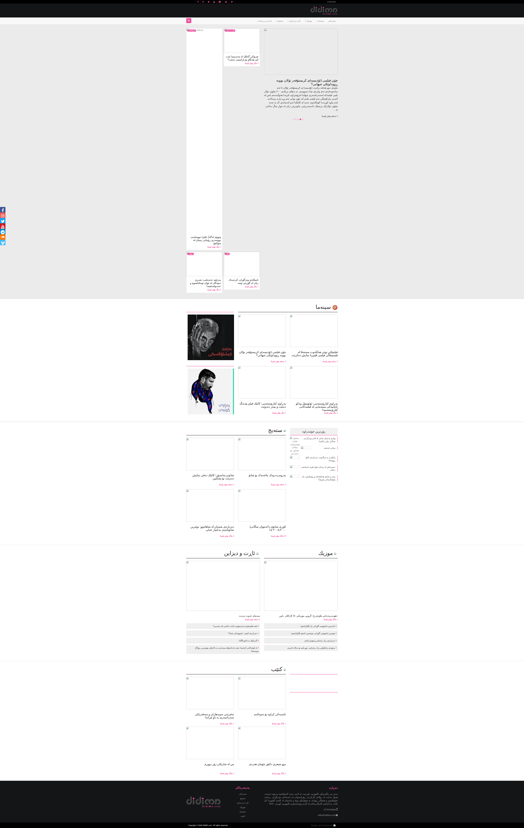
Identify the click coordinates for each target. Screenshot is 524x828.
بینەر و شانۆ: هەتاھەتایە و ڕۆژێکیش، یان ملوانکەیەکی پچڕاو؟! (318, 478)
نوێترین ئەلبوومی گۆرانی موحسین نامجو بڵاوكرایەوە (313, 633)
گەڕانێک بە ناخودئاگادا (247, 641)
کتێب (227, 254)
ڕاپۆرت (190, 254)
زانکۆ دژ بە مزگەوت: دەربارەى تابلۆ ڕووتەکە (320, 459)
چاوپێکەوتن (191, 30)
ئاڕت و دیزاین (230, 30)
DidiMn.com (207, 825)
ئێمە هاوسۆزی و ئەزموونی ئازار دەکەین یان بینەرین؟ (234, 626)
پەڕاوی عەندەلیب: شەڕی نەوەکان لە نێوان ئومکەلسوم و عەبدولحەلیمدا (205, 283)
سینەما (320, 21)
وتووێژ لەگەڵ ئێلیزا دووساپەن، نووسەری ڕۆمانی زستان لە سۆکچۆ (205, 240)
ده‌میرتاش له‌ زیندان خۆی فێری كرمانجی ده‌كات (318, 468)
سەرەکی (332, 21)
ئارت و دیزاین (294, 21)
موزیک (309, 21)
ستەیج (280, 21)
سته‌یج (276, 430)
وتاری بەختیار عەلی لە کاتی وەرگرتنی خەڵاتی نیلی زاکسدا (319, 440)
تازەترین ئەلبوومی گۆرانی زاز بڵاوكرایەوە (317, 626)
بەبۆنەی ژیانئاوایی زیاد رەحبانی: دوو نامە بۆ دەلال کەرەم (311, 648)
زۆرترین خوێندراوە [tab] (313, 431)
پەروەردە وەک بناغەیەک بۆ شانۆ (316, 80)
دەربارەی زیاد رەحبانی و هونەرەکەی (319, 641)
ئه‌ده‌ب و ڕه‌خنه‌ (265, 21)
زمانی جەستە (329, 448)
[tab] (210, 310)
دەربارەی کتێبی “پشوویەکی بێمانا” (242, 633)
